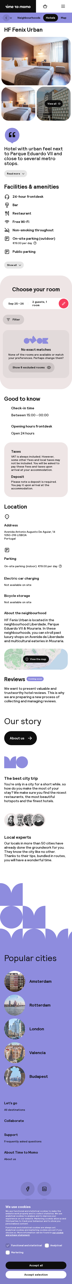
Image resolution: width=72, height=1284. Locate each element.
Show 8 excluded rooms (29, 367)
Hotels (50, 18)
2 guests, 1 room (39, 303)
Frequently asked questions (22, 1141)
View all (52, 103)
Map (63, 18)
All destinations (14, 1110)
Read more (13, 173)
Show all (12, 265)
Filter (16, 320)
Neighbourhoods (28, 18)
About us (17, 738)
